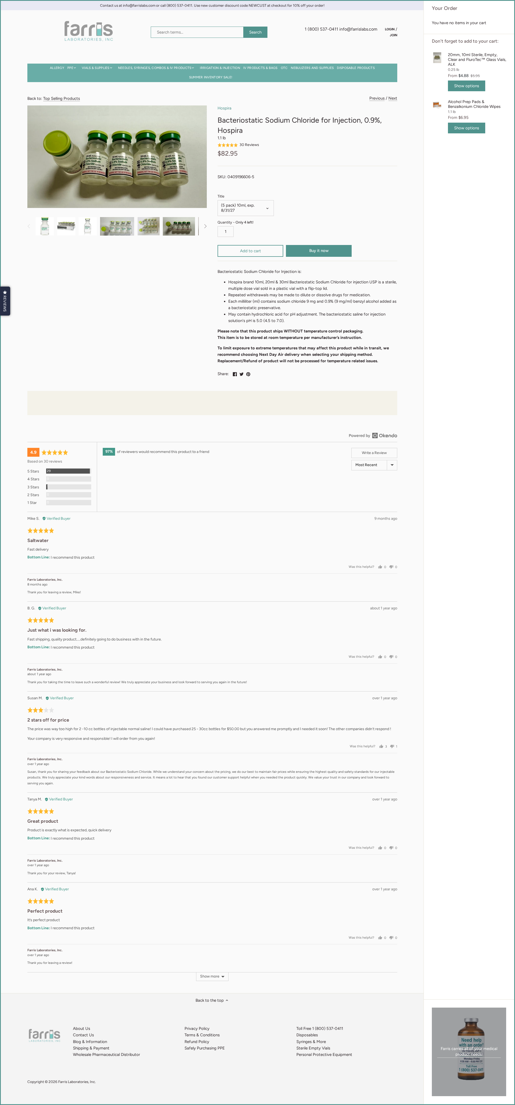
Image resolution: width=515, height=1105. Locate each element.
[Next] (205, 226)
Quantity (235, 222)
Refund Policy (197, 1041)
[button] (238, 145)
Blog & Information (90, 1041)
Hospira (224, 108)
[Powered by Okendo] (373, 435)
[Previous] (29, 226)
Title (221, 196)
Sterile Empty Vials (313, 1048)
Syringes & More (311, 1041)
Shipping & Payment (91, 1048)
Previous (377, 98)
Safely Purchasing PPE (205, 1048)
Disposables (307, 1035)
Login (390, 29)
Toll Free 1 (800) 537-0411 (319, 1028)
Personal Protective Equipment (324, 1054)
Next (392, 98)
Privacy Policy (197, 1028)
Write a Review (374, 453)
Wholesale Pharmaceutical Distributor (106, 1054)
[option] (44, 226)
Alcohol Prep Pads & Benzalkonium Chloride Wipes (474, 104)
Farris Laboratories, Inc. (77, 1082)
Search (255, 32)
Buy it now (319, 250)
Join (393, 35)
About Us (81, 1028)
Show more (209, 976)
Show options (466, 85)
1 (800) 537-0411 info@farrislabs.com (341, 29)
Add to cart (250, 250)
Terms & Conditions (202, 1035)
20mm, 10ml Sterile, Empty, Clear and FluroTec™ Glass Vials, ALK (477, 59)
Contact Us (83, 1035)
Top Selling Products (61, 98)
